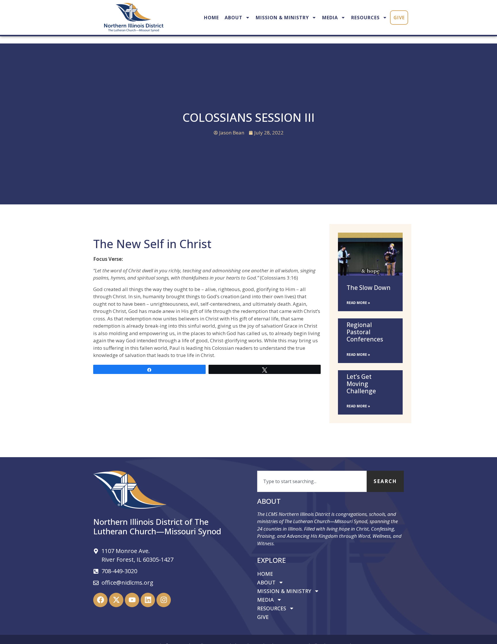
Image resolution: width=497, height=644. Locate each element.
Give (399, 17)
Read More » (358, 302)
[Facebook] (100, 600)
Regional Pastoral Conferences (365, 332)
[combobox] (312, 481)
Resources (365, 17)
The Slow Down (369, 288)
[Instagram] (163, 600)
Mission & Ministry (282, 17)
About (233, 17)
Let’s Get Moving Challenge (361, 384)
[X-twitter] (116, 600)
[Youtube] (132, 600)
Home (211, 17)
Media (330, 17)
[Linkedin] (148, 600)
